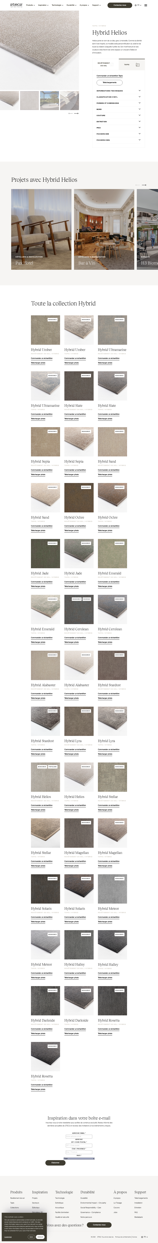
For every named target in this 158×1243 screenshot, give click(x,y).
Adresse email (79, 1133)
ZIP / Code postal (79, 1142)
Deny (31, 1237)
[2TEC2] (16, 5)
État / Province (79, 1149)
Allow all (40, 1237)
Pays (79, 1155)
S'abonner (55, 1163)
